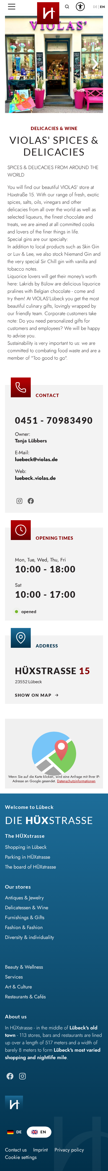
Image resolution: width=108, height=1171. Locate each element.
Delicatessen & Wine (26, 907)
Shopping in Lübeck (26, 847)
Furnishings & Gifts (24, 917)
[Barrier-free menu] (80, 6)
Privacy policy (69, 1149)
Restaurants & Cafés (25, 996)
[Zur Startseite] (48, 6)
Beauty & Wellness (24, 967)
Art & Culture (18, 986)
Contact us (16, 1149)
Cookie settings (21, 1157)
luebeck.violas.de (35, 478)
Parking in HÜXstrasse (27, 857)
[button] (11, 6)
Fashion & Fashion (24, 927)
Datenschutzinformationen (76, 781)
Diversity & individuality (29, 937)
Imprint (40, 1149)
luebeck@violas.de (36, 459)
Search (67, 6)
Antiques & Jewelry (24, 897)
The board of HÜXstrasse (30, 866)
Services (14, 976)
